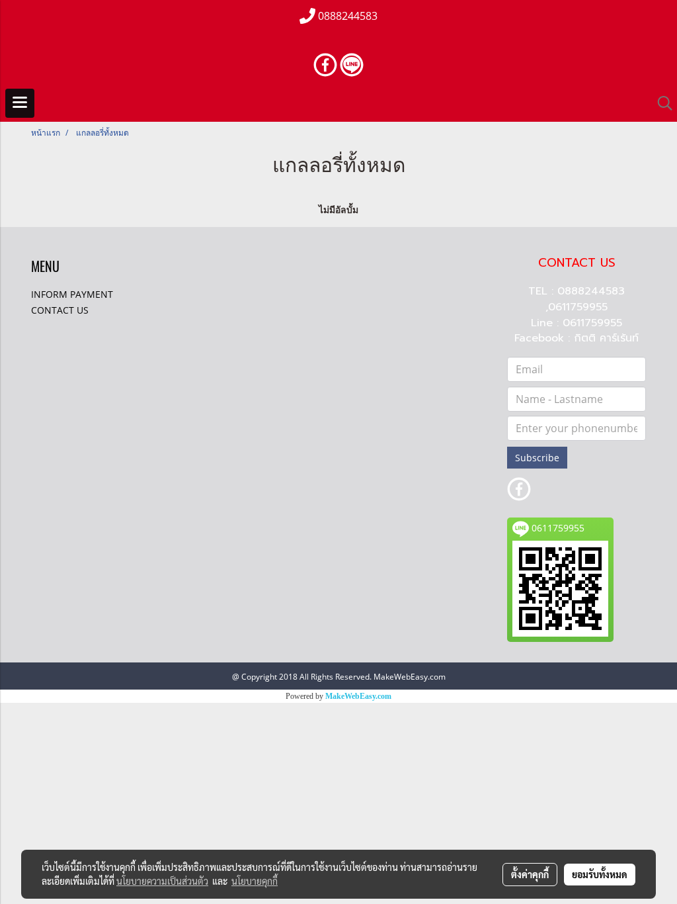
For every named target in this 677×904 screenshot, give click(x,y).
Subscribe (537, 457)
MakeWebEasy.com (358, 696)
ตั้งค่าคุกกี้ (530, 874)
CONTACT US (60, 310)
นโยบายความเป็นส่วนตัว (162, 881)
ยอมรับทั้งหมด (599, 874)
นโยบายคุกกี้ (254, 881)
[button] (660, 103)
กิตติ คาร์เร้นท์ (606, 338)
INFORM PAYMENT (72, 294)
